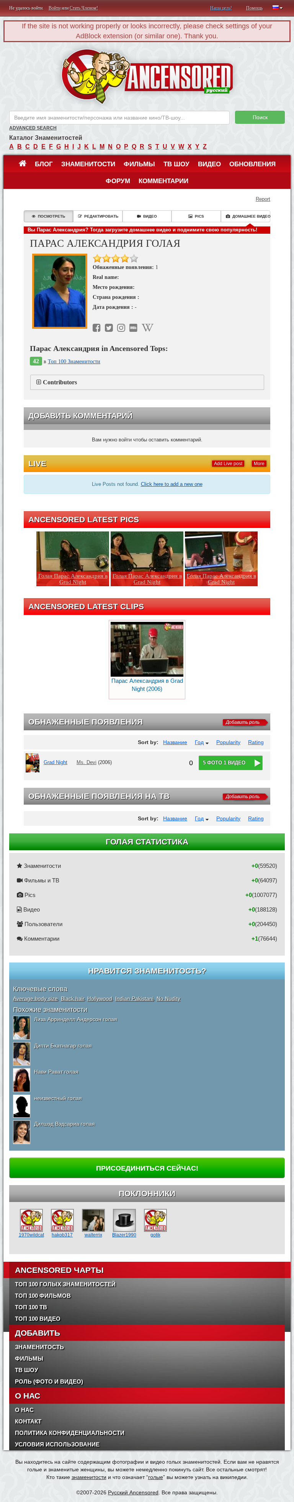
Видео (209, 164)
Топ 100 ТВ (31, 1307)
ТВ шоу (176, 164)
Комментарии (163, 181)
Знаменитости (88, 164)
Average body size (35, 998)
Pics (199, 216)
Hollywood (99, 998)
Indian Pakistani (134, 998)
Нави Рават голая (56, 1072)
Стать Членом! (84, 8)
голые (155, 1477)
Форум (118, 181)
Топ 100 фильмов (43, 1295)
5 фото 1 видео (224, 763)
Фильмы (139, 164)
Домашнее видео (251, 216)
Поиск (260, 117)
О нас (24, 1410)
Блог (44, 164)
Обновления (252, 164)
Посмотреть (51, 216)
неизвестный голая (58, 1098)
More (259, 463)
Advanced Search (33, 128)
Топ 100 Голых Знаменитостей (65, 1284)
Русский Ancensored (133, 1492)
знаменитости (89, 1477)
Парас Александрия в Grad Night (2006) (147, 684)
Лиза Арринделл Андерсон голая (75, 1019)
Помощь (254, 8)
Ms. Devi (86, 762)
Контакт (28, 1421)
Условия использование (57, 1444)
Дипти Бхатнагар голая (63, 1046)
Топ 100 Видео (37, 1318)
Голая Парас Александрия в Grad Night (73, 579)
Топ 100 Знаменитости (74, 361)
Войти (54, 8)
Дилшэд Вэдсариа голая (64, 1124)
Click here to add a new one (172, 484)
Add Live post (228, 463)
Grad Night (55, 762)
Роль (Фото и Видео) (49, 1381)
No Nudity (168, 998)
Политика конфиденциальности (69, 1433)
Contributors (60, 382)
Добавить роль (243, 722)
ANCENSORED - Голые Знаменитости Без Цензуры (147, 76)
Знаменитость (39, 1347)
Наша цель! (221, 8)
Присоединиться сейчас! (147, 1168)
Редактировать (101, 216)
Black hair (72, 998)
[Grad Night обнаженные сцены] (34, 762)
